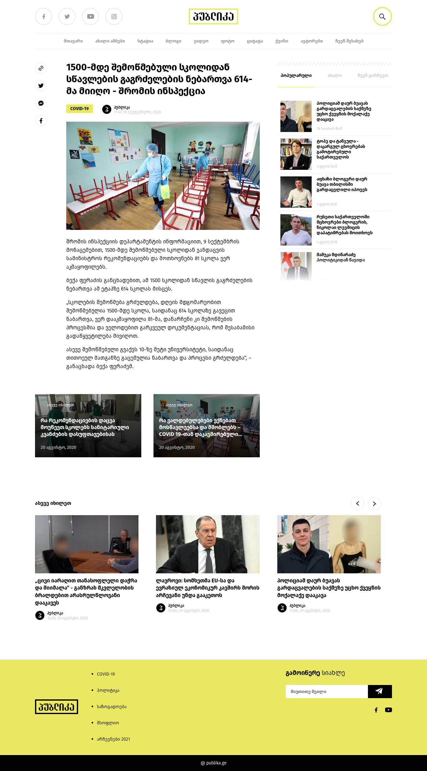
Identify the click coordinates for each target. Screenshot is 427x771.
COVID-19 (79, 108)
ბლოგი (173, 41)
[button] (382, 16)
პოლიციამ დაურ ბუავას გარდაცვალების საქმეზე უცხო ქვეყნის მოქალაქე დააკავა (344, 111)
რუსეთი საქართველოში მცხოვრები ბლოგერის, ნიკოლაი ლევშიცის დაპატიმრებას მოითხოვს (345, 225)
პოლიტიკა (108, 690)
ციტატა (255, 41)
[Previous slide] (357, 503)
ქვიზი (281, 41)
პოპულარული (296, 75)
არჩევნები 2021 (113, 739)
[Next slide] (374, 503)
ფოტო (227, 41)
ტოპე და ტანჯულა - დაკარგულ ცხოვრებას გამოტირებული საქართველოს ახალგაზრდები (341, 149)
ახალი (335, 75)
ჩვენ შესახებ (349, 41)
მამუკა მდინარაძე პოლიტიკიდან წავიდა (341, 257)
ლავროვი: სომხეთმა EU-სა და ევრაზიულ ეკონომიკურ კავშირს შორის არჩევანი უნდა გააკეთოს (207, 588)
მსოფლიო (108, 723)
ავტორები (312, 41)
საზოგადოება (112, 706)
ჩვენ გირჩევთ (373, 75)
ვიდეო (201, 41)
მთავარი (73, 41)
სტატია (145, 41)
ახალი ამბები (110, 41)
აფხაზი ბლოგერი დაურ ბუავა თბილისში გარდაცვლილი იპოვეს (342, 184)
